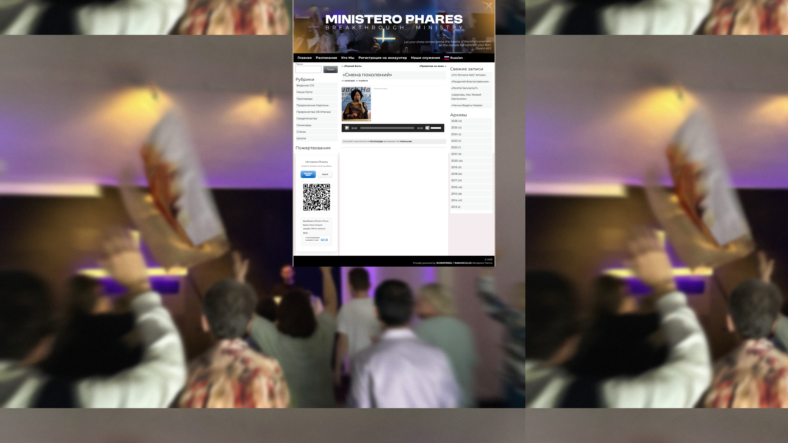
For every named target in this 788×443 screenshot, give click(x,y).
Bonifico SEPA (308, 174)
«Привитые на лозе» (432, 66)
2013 (454, 206)
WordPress (444, 262)
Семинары (304, 125)
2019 (454, 167)
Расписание (326, 58)
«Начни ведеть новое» (467, 105)
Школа (301, 138)
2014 (454, 200)
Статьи (301, 131)
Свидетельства (307, 118)
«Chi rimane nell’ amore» (468, 74)
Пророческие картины (313, 105)
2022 (454, 147)
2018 (454, 173)
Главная (305, 58)
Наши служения (425, 58)
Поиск (299, 64)
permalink (406, 141)
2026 (454, 120)
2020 (454, 160)
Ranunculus (463, 262)
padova (363, 81)
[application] (393, 128)
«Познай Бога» (352, 66)
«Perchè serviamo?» (464, 88)
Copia (324, 240)
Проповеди (376, 141)
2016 (454, 187)
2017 (454, 180)
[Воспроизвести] (347, 128)
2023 (454, 140)
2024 (454, 134)
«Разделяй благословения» (470, 81)
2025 (454, 127)
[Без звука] (427, 128)
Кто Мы (347, 58)
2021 (454, 153)
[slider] (436, 127)
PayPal (325, 174)
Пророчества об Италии (314, 111)
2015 (454, 193)
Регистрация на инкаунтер (382, 58)
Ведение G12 (305, 85)
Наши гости (305, 92)
